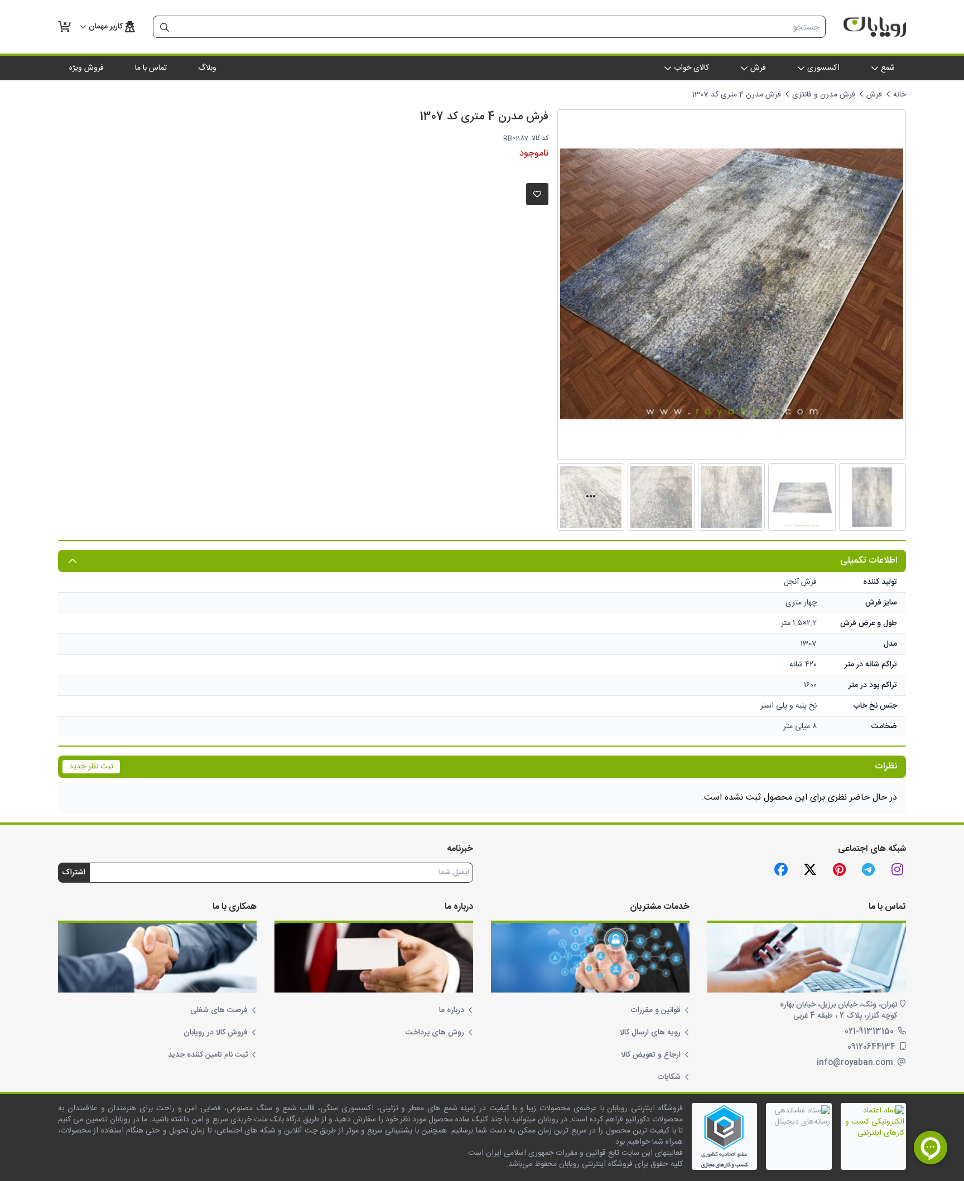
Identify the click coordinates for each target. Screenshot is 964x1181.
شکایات (669, 1077)
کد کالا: (539, 138)
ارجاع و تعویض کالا (651, 1055)
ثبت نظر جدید (91, 766)
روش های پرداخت (435, 1032)
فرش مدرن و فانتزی (823, 94)
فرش (874, 94)
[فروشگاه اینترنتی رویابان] (875, 27)
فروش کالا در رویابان (216, 1032)
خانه (899, 94)
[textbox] (500, 27)
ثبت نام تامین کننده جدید (208, 1055)
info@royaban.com (856, 1062)
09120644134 (872, 1047)
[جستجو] (164, 27)
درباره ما (451, 1010)
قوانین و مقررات (655, 1010)
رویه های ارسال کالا (650, 1032)
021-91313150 (870, 1031)
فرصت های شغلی (219, 1010)
